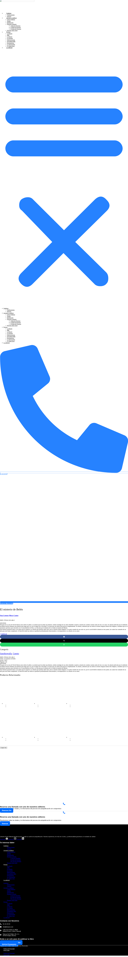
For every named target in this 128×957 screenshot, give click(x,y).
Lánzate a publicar (11, 18)
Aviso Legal (6, 950)
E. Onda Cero (11, 46)
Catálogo (8, 13)
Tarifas (9, 21)
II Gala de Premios (15, 27)
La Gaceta (10, 38)
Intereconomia (11, 40)
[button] (64, 178)
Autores (9, 16)
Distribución (10, 22)
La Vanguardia (11, 44)
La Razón (9, 33)
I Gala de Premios (15, 26)
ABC (8, 35)
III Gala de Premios (15, 29)
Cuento (16, 653)
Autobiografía (6, 653)
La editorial (9, 47)
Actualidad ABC (11, 41)
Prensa (8, 32)
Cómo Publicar (11, 19)
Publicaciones (11, 15)
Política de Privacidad (9, 948)
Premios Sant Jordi (12, 30)
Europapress (10, 43)
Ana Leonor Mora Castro (9, 615)
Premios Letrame (11, 24)
